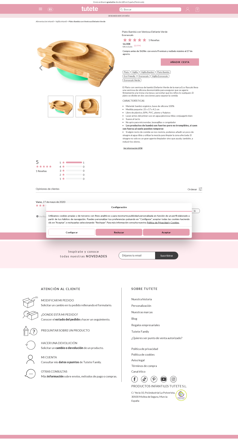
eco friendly (129, 76)
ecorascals (144, 76)
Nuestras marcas (142, 312)
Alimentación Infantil (45, 21)
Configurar (72, 232)
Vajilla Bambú (147, 72)
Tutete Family (140, 331)
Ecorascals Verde (132, 80)
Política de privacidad (144, 349)
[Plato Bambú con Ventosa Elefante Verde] (75, 60)
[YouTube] (163, 379)
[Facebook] (134, 379)
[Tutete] (96, 10)
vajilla (135, 72)
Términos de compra (144, 366)
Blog (134, 318)
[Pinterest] (154, 379)
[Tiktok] (144, 379)
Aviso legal (138, 360)
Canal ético (138, 371)
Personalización (141, 305)
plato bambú (163, 72)
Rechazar (119, 232)
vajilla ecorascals (160, 76)
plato (126, 72)
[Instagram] (173, 379)
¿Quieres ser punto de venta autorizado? (156, 338)
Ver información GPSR (132, 148)
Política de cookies (143, 354)
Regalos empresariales (145, 325)
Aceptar (166, 232)
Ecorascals (127, 35)
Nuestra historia (141, 299)
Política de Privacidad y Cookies (163, 222)
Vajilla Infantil (61, 21)
